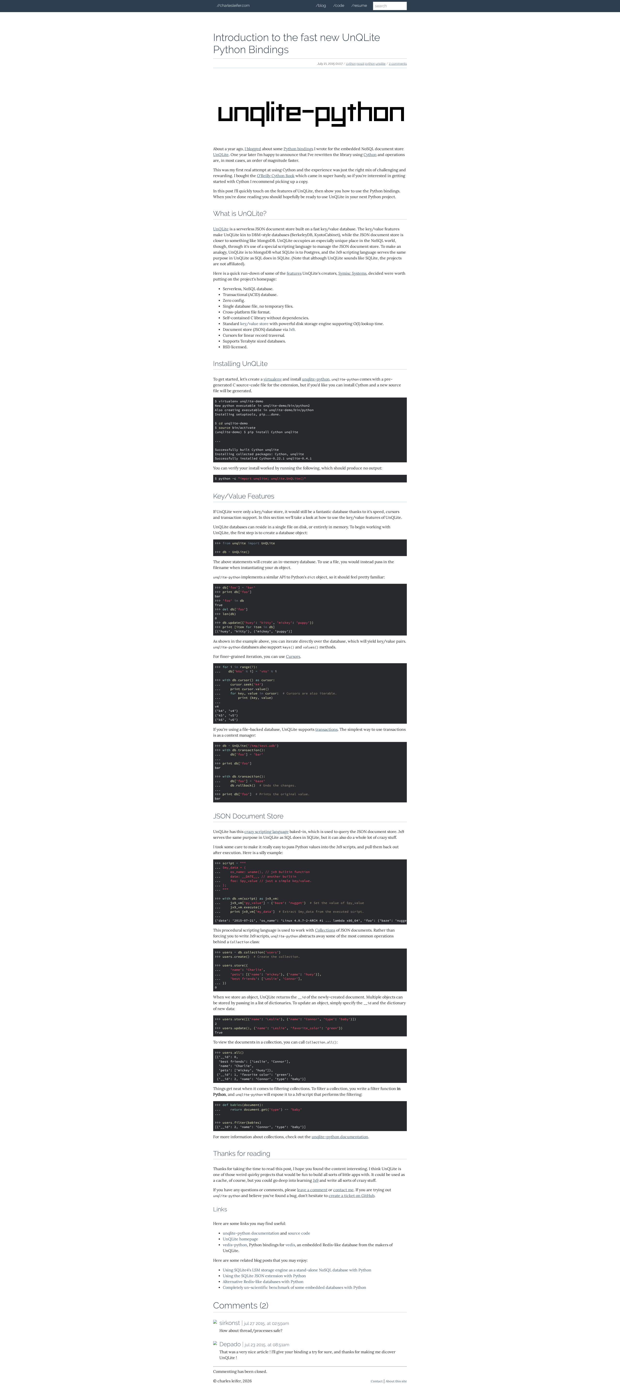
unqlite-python (316, 379)
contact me (343, 1190)
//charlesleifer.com (233, 5)
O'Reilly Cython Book (275, 175)
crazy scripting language (266, 831)
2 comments (398, 63)
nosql (360, 63)
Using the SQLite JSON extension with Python (264, 1276)
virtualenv (273, 379)
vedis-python (235, 1245)
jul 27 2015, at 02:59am (266, 1323)
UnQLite (221, 154)
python (370, 63)
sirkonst (229, 1322)
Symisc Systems (352, 273)
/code (338, 5)
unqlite (381, 63)
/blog (321, 5)
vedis (290, 1245)
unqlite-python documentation (340, 1137)
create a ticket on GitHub (351, 1195)
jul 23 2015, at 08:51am (267, 1344)
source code (299, 1233)
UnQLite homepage (240, 1239)
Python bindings (298, 149)
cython (351, 63)
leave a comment (312, 1190)
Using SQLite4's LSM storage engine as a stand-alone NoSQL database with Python (297, 1270)
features (294, 273)
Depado (230, 1344)
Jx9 (291, 329)
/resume (359, 5)
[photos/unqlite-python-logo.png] (310, 139)
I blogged (253, 149)
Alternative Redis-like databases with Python (263, 1281)
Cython (370, 154)
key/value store (254, 323)
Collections (325, 930)
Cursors (293, 656)
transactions (326, 729)
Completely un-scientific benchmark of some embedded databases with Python (294, 1287)
